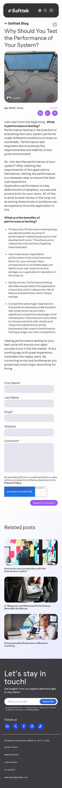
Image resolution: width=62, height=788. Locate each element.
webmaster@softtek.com (16, 777)
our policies (9, 769)
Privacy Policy (12, 482)
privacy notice (11, 747)
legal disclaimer (11, 754)
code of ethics (11, 762)
